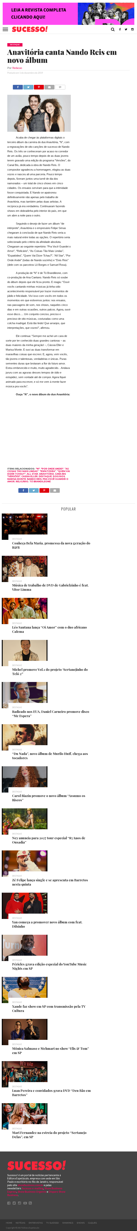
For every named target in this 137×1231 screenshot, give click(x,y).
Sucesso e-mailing (32, 1188)
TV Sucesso (52, 1223)
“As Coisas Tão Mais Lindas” (38, 470)
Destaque (45, 476)
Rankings (67, 1223)
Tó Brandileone (40, 481)
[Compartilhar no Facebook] (18, 86)
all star (32, 474)
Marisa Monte (16, 479)
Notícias (20, 1223)
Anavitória (46, 474)
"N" (38, 468)
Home (9, 1223)
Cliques (92, 1223)
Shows (81, 1223)
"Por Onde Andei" (52, 468)
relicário (22, 481)
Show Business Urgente (32, 1191)
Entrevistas (36, 1223)
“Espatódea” (48, 471)
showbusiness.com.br (30, 1185)
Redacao (17, 67)
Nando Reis (34, 479)
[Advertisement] (103, 138)
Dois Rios (59, 476)
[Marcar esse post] (39, 86)
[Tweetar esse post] (28, 86)
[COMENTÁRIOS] (60, 86)
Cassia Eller (29, 476)
